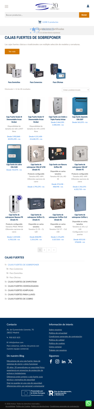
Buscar (84, 15)
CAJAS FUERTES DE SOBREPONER (23, 264)
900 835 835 (48, 29)
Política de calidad (56, 340)
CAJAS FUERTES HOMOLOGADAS (23, 286)
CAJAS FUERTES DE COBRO (20, 298)
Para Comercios (16, 268)
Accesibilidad (10, 406)
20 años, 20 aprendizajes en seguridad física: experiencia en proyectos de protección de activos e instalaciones (26, 370)
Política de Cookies (23, 406)
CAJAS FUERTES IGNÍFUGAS (20, 290)
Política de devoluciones (40, 406)
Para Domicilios (16, 273)
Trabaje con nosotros (58, 350)
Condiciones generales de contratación (65, 336)
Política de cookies (57, 343)
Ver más (12, 51)
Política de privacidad (58, 333)
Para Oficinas (15, 277)
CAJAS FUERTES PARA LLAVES (21, 294)
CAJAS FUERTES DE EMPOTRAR (22, 281)
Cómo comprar (55, 346)
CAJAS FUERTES (14, 257)
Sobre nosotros (55, 329)
